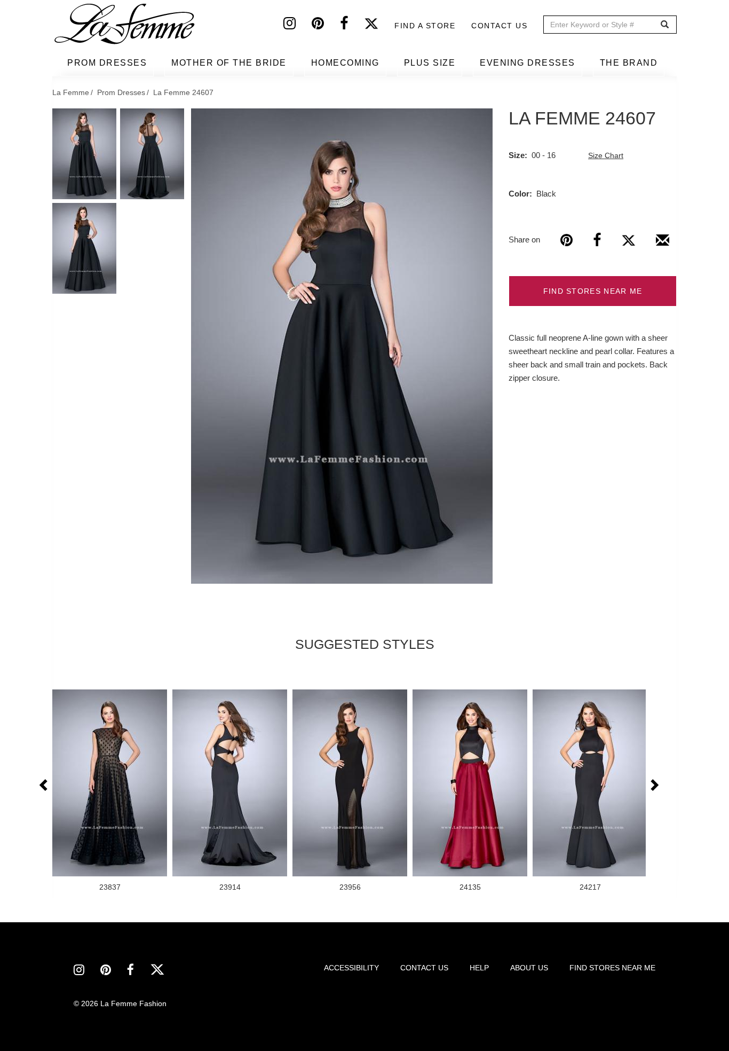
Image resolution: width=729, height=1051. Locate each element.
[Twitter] (379, 25)
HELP (479, 967)
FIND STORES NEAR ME (593, 291)
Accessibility (351, 967)
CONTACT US (424, 967)
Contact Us (499, 25)
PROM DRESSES (107, 62)
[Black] (342, 346)
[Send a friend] (662, 244)
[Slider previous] (44, 786)
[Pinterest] (326, 25)
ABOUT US (529, 967)
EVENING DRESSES (527, 62)
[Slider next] (654, 786)
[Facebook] (352, 25)
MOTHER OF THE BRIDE (229, 62)
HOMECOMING (345, 62)
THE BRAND (629, 62)
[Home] (125, 24)
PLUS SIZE (430, 62)
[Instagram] (297, 25)
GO (665, 24)
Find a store (424, 25)
